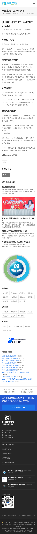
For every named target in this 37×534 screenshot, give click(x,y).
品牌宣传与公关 (7, 453)
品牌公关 (27, 29)
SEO (10, 326)
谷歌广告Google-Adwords (10, 358)
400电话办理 (28, 531)
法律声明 (27, 524)
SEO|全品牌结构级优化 (9, 363)
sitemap (18, 527)
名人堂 (30, 312)
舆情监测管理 (7, 330)
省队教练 (21, 316)
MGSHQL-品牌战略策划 (9, 356)
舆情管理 (14, 301)
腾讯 (4, 162)
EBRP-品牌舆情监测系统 (9, 370)
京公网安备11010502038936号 (12, 522)
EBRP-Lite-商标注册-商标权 (10, 365)
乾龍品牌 (18, 29)
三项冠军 (5, 312)
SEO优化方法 (15, 531)
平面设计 (30, 297)
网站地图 (32, 524)
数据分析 (5, 301)
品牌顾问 (14, 297)
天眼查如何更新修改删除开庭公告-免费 (15, 231)
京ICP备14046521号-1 (27, 522)
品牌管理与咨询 (7, 449)
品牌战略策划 (6, 458)
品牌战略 (14, 293)
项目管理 (22, 301)
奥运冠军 (5, 316)
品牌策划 (22, 293)
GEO (4, 326)
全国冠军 (22, 312)
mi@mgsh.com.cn (10, 437)
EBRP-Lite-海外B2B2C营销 (10, 367)
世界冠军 (14, 312)
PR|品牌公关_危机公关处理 (10, 360)
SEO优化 (5, 293)
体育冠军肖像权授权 (8, 445)
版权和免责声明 (19, 524)
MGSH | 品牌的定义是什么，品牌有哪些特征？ (16, 372)
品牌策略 (30, 293)
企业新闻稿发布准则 (8, 187)
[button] (34, 3)
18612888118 (9, 435)
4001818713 (8, 433)
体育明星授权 (18, 326)
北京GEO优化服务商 (8, 462)
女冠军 (13, 316)
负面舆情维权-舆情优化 (9, 377)
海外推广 (28, 326)
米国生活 (12, 529)
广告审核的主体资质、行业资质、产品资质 (16, 242)
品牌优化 (22, 531)
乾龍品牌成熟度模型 (21, 529)
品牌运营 (5, 297)
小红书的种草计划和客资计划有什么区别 (9, 391)
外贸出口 (22, 297)
